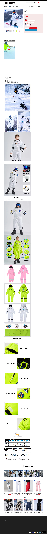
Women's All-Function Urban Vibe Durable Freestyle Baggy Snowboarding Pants (12, 512)
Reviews (21, 35)
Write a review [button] (29, 466)
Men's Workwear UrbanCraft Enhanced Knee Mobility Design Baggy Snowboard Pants (32, 512)
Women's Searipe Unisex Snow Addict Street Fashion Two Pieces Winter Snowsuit (12, 493)
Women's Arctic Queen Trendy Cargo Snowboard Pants (19, 493)
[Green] (28, 25)
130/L (34, 20)
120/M (31, 20)
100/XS (26, 20)
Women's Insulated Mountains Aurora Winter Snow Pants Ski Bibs (40, 493)
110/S (28, 20)
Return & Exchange (28, 35)
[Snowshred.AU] (10, 4)
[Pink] (30, 25)
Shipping (24, 35)
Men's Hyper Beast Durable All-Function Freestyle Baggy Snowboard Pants (21, 512)
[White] (26, 25)
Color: (26, 23)
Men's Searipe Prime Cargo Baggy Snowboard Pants (29, 493)
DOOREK (25, 11)
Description (17, 35)
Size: (26, 19)
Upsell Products (23, 497)
